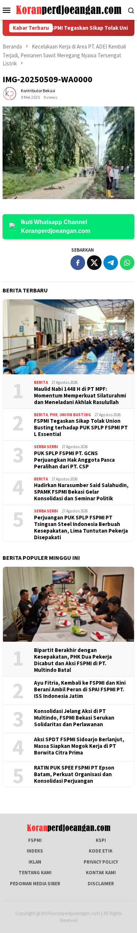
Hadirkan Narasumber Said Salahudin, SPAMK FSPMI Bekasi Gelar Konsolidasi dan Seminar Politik (81, 492)
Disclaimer (101, 883)
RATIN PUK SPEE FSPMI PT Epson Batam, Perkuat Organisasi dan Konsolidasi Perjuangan (74, 774)
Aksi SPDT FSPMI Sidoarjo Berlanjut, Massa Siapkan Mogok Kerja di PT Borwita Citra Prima (79, 746)
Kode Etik (101, 851)
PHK (54, 414)
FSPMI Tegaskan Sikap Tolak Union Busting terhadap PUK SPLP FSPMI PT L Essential (81, 427)
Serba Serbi (46, 446)
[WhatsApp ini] (127, 262)
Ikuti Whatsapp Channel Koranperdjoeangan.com (55, 226)
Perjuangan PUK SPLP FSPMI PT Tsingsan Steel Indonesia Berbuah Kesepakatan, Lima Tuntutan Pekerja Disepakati (81, 527)
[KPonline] (68, 9)
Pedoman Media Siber (35, 883)
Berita (41, 382)
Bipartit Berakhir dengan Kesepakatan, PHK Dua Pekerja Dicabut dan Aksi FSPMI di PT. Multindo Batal (73, 660)
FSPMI (35, 840)
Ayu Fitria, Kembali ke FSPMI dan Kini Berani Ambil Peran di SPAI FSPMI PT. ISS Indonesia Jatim (80, 689)
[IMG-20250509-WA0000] (68, 153)
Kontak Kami (101, 872)
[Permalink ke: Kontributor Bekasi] (10, 93)
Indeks (35, 851)
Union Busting (75, 414)
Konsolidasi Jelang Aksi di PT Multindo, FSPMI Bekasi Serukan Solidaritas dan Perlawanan (74, 718)
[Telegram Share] (110, 262)
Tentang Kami (35, 872)
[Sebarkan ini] (78, 262)
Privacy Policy (101, 862)
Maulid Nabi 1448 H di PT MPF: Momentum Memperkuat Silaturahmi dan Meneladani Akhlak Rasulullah (80, 396)
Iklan (34, 862)
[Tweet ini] (94, 262)
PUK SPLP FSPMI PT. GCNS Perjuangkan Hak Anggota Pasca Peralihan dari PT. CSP (74, 460)
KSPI (101, 840)
